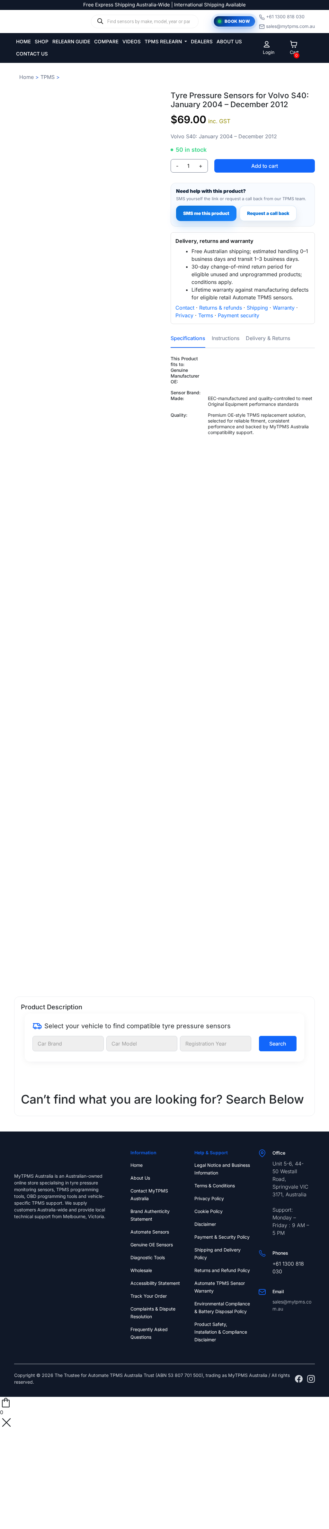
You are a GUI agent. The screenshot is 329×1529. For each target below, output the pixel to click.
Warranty (284, 307)
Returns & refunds (220, 307)
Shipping (257, 307)
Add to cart (264, 166)
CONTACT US (32, 54)
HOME (23, 41)
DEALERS (202, 41)
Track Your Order (148, 1296)
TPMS (47, 77)
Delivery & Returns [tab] (268, 338)
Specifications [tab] (188, 338)
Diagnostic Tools (147, 1257)
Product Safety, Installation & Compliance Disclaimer (220, 1331)
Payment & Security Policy (222, 1237)
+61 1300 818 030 (285, 16)
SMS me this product (206, 213)
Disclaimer (205, 1224)
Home (26, 77)
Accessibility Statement (155, 1283)
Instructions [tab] (225, 338)
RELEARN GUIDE (71, 41)
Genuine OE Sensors (151, 1244)
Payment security (238, 315)
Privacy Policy (209, 1198)
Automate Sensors (149, 1231)
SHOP (42, 41)
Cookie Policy (208, 1211)
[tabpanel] (243, 422)
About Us (140, 1178)
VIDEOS (131, 41)
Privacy (184, 315)
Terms (205, 315)
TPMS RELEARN (164, 41)
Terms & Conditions (214, 1185)
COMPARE (106, 41)
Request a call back (268, 213)
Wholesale (141, 1270)
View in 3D (86, 969)
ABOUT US (229, 41)
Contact (184, 307)
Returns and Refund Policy (222, 1270)
